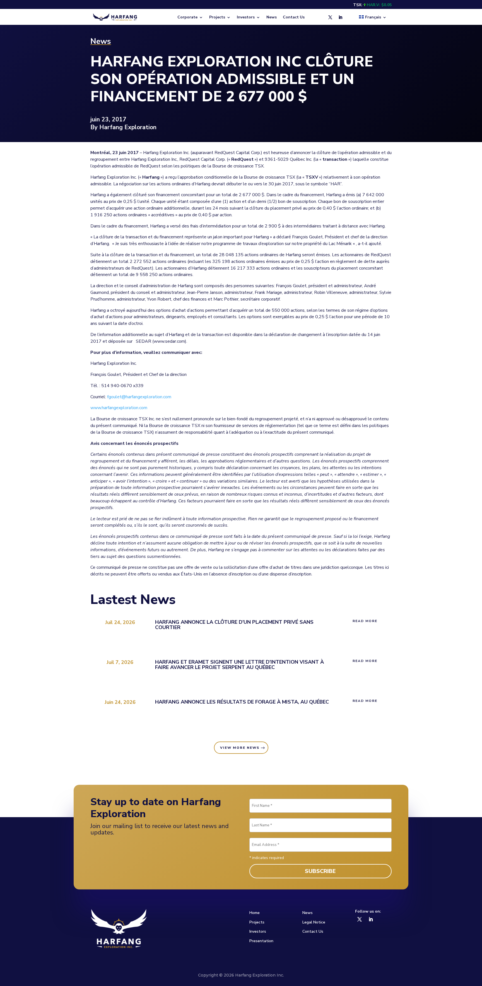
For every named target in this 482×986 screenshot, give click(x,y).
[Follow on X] (330, 17)
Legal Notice (313, 922)
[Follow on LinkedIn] (340, 17)
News (271, 17)
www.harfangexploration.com (118, 408)
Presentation (261, 941)
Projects (256, 922)
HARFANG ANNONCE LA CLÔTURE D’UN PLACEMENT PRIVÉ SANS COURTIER (234, 625)
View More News (239, 747)
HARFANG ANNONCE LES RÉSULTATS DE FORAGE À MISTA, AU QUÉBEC (242, 702)
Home (254, 912)
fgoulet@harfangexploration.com (139, 397)
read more (365, 621)
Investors (257, 931)
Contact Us (294, 17)
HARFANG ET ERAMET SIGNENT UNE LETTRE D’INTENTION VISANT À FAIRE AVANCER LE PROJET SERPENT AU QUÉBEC (239, 665)
